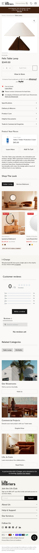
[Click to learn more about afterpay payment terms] (33, 79)
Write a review (19, 311)
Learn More (10, 149)
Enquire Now (19, 428)
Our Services (8, 516)
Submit (31, 498)
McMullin (5, 55)
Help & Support (9, 510)
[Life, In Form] (19, 444)
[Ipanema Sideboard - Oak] (2, 244)
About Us (6, 504)
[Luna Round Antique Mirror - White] (27, 244)
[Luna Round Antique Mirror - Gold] (32, 244)
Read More (19, 465)
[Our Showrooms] (19, 370)
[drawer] (19, 103)
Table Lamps (7, 350)
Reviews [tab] (8, 318)
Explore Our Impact (23, 473)
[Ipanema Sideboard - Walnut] (5, 244)
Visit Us (19, 391)
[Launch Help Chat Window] (34, 537)
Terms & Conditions (15, 540)
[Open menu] (3, 3)
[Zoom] (34, 21)
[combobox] (21, 3)
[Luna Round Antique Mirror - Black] (29, 244)
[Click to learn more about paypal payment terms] (21, 82)
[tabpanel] (19, 328)
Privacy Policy (5, 540)
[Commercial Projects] (19, 407)
